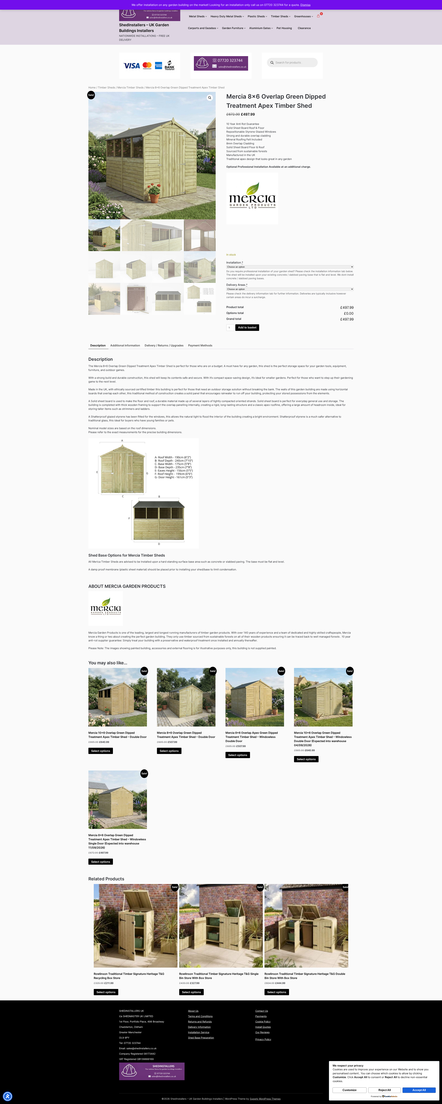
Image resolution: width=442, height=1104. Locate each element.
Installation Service (198, 1032)
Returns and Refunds (200, 1021)
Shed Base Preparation (201, 1037)
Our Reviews (262, 1032)
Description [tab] (98, 345)
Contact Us (261, 1010)
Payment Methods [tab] (200, 345)
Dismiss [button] (305, 5)
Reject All (384, 1090)
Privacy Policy (263, 1039)
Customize (350, 1090)
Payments (261, 1016)
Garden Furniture (232, 28)
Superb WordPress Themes (265, 1098)
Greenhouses (302, 16)
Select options (100, 751)
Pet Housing (284, 28)
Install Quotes (263, 1026)
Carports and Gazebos (202, 28)
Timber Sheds (279, 16)
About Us (193, 1010)
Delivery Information (199, 1026)
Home (92, 87)
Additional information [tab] (125, 345)
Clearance (304, 28)
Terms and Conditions (200, 1016)
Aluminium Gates (260, 28)
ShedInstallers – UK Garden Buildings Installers (144, 28)
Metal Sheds (197, 16)
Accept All (419, 1090)
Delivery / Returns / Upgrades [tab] (164, 345)
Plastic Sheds (256, 16)
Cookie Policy (263, 1021)
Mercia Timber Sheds (130, 87)
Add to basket (247, 327)
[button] (210, 98)
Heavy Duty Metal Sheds (226, 16)
